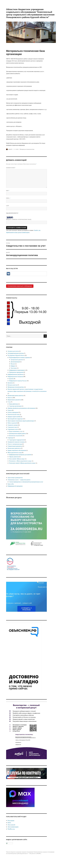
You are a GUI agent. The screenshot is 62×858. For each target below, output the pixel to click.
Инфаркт (13, 366)
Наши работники (13, 404)
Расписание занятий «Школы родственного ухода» (22, 463)
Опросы (10, 410)
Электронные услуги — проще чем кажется (19, 479)
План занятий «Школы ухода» (17, 459)
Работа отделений (12, 423)
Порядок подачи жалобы (14, 416)
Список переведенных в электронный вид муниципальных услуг (26, 482)
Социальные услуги (13, 429)
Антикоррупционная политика (16, 353)
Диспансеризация (15, 361)
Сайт (7, 205)
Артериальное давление (17, 359)
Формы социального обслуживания (17, 450)
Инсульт (13, 364)
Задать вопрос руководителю (15, 477)
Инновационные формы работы (17, 433)
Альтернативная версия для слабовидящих (19, 286)
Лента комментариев (13, 827)
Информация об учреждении (15, 486)
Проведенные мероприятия (16, 372)
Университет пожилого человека (16, 442)
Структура (10, 437)
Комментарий (11, 167)
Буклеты (11, 378)
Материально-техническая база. (27, 149)
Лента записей (11, 825)
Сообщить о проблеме (26, 609)
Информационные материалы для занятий (20, 454)
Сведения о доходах (13, 425)
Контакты (10, 383)
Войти (9, 822)
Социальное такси (12, 427)
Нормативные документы (14, 399)
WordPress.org (11, 829)
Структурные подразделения (16, 440)
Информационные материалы (15, 376)
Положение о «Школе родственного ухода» (20, 461)
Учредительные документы (15, 446)
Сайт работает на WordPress (35, 853)
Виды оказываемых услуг (15, 431)
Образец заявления (14, 456)
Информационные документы (15, 374)
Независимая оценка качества (15, 395)
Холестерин (14, 368)
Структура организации (15, 406)
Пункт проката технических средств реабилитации (21, 421)
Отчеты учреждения (13, 412)
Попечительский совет (13, 414)
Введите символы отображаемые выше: (19, 219)
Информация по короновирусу (17, 370)
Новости (10, 397)
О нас (9, 402)
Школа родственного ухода (15, 452)
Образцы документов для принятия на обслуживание (21, 408)
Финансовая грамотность (14, 448)
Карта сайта (11, 484)
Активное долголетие (13, 351)
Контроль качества (12, 385)
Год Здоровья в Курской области (16, 355)
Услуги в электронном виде (15, 444)
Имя (8, 190)
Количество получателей (15, 435)
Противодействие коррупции (15, 418)
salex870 (10, 149)
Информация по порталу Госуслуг (18, 380)
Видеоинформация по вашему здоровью (19, 357)
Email (8, 198)
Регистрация (11, 820)
